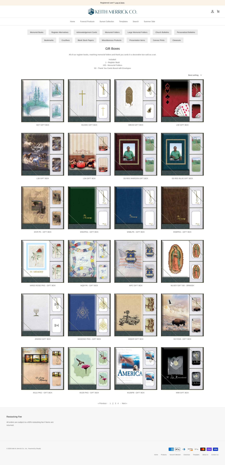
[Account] (212, 11)
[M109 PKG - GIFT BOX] (89, 368)
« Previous (102, 403)
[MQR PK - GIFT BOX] (89, 261)
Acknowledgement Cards (86, 32)
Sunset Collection (107, 21)
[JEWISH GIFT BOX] (42, 315)
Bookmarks (49, 40)
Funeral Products (87, 21)
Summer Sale (149, 21)
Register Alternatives (59, 32)
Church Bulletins (162, 32)
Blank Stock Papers (86, 40)
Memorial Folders (112, 32)
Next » (124, 403)
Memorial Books (36, 32)
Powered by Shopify (34, 448)
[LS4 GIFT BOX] (89, 154)
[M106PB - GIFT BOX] (135, 368)
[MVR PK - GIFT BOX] (42, 207)
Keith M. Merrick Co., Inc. (19, 448)
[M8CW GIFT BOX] (135, 100)
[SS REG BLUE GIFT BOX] (182, 154)
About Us (205, 454)
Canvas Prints (158, 40)
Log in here (119, 3)
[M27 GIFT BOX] (42, 100)
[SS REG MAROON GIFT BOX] (135, 154)
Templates (123, 21)
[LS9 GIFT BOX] (182, 100)
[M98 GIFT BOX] (182, 368)
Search (136, 21)
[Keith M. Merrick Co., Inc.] (112, 11)
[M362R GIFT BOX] (135, 315)
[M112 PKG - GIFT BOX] (42, 368)
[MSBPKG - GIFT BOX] (182, 207)
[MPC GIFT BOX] (135, 261)
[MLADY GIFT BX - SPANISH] (182, 261)
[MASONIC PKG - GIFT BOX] (89, 315)
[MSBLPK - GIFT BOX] (135, 207)
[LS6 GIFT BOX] (42, 154)
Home (72, 21)
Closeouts (177, 40)
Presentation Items (137, 40)
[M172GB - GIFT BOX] (182, 315)
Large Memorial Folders (137, 32)
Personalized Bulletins (186, 32)
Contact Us (214, 454)
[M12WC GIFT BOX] (89, 100)
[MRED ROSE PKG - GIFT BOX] (42, 261)
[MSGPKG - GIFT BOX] (89, 207)
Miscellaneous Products (111, 40)
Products (164, 454)
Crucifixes (66, 40)
